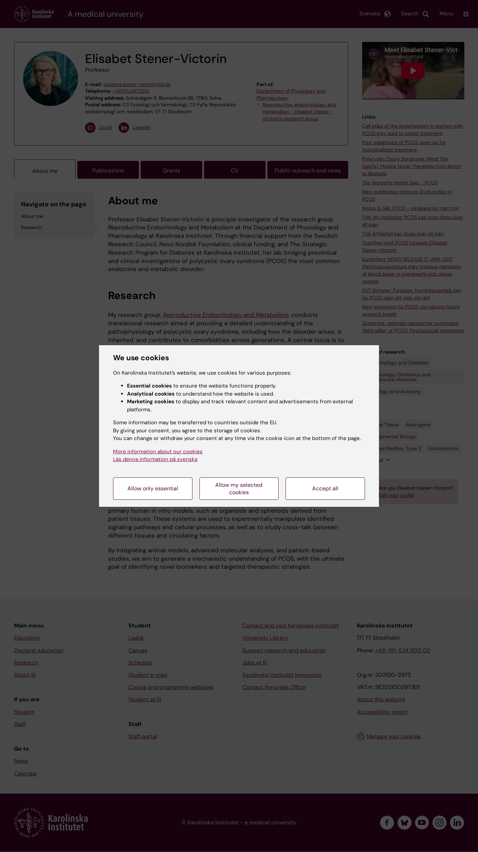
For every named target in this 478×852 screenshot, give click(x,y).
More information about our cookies (158, 451)
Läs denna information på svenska (155, 459)
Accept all (325, 488)
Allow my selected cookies (238, 488)
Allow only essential (152, 488)
